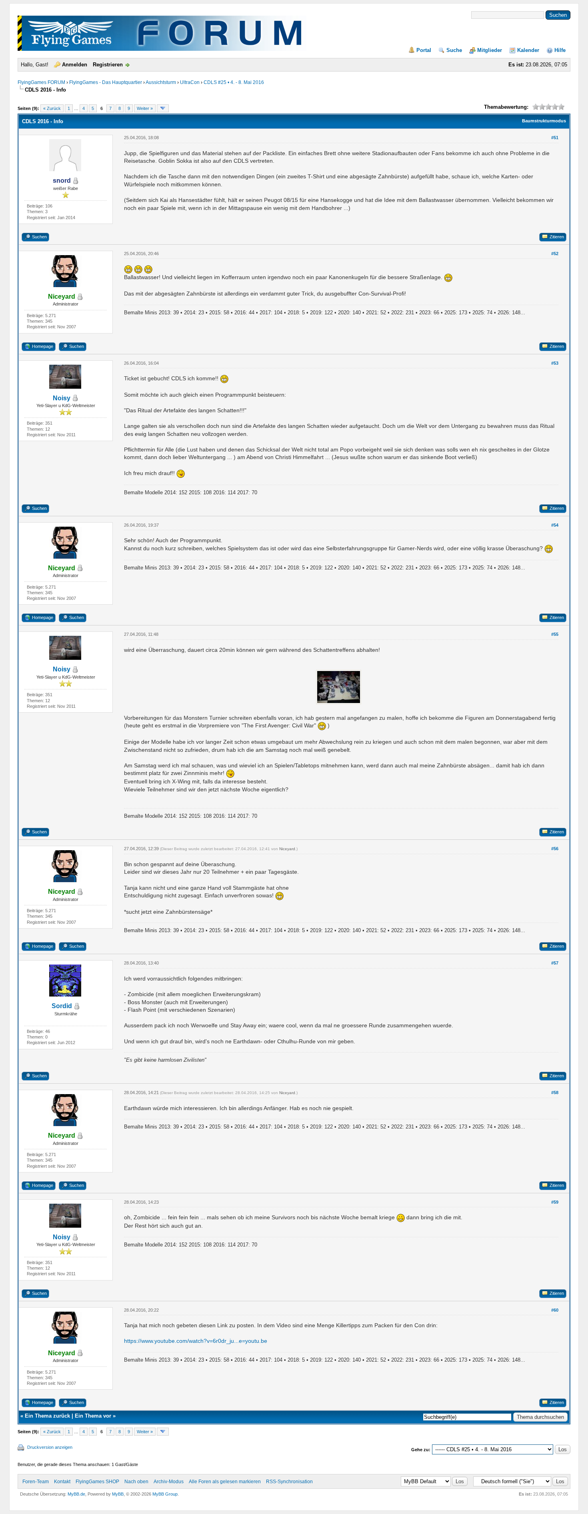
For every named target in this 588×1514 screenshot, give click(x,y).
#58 (554, 1092)
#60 (554, 1310)
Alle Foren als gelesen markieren (225, 1481)
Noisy (61, 398)
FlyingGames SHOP (97, 1481)
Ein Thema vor (93, 1416)
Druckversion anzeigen (49, 1447)
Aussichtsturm (161, 82)
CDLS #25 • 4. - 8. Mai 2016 (234, 82)
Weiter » (145, 108)
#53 (554, 363)
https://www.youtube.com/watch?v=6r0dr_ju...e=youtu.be (195, 1341)
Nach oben (136, 1481)
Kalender (528, 50)
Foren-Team (35, 1481)
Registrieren (108, 65)
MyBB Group (165, 1494)
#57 (554, 963)
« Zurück (52, 108)
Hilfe (560, 50)
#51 (554, 137)
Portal (423, 50)
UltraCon (190, 82)
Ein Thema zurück (47, 1416)
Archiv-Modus (169, 1481)
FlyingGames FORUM (41, 82)
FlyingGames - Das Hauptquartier (105, 82)
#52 (554, 253)
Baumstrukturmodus (544, 120)
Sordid (62, 1006)
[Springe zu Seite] (163, 108)
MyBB (118, 1494)
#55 (554, 634)
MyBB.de (76, 1494)
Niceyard (287, 849)
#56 (554, 848)
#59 (554, 1202)
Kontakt (62, 1481)
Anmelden (74, 65)
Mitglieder (489, 50)
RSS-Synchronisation (289, 1481)
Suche (454, 50)
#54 (554, 525)
